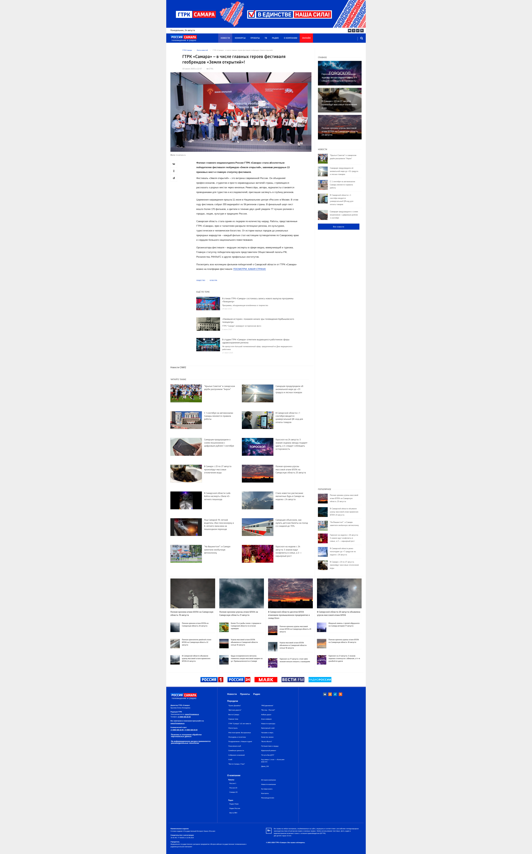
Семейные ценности (236, 750)
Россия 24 (233, 788)
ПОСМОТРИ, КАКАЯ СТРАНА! (249, 269)
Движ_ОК (265, 766)
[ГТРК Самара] (183, 38)
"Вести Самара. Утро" (236, 764)
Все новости (338, 227)
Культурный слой (267, 728)
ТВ (266, 38)
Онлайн (306, 38)
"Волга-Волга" (266, 741)
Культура (213, 280)
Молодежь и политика (237, 737)
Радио (275, 38)
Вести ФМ (233, 813)
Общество (200, 280)
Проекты (255, 38)
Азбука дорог (266, 714)
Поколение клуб (234, 746)
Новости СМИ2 (178, 367)
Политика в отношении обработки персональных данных (186, 735)
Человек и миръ (267, 732)
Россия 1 (232, 783)
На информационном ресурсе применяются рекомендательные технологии (191, 742)
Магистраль (233, 728)
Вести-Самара (233, 714)
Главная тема (233, 719)
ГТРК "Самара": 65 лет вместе (239, 723)
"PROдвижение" (267, 705)
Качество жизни (267, 737)
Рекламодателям (267, 798)
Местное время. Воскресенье (239, 732)
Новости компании (268, 784)
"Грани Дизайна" (234, 705)
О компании (290, 38)
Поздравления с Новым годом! (240, 741)
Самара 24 (233, 792)
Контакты (265, 793)
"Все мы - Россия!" (268, 710)
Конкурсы (240, 38)
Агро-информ (266, 719)
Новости (225, 38)
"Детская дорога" (234, 710)
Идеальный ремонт (268, 750)
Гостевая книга (266, 789)
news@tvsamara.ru (192, 714)
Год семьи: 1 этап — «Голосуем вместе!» (272, 761)
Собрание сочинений (236, 755)
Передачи (232, 701)
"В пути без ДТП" (267, 755)
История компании (268, 780)
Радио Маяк (234, 804)
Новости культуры (268, 723)
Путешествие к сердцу (269, 746)
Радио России (234, 808)
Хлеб (230, 759)
